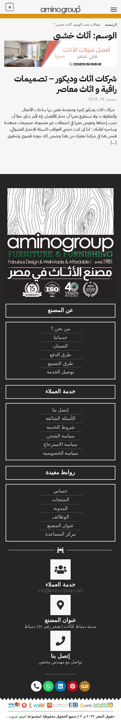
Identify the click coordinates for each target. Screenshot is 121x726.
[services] (60, 569)
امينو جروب (17, 716)
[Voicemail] (84, 686)
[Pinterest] (72, 686)
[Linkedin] (60, 686)
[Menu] (108, 10)
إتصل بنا (60, 656)
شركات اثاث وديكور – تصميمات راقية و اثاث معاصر (65, 83)
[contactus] (60, 641)
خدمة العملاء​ (60, 584)
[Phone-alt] (36, 686)
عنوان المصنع (60, 620)
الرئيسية (111, 24)
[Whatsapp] (48, 686)
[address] (60, 605)
